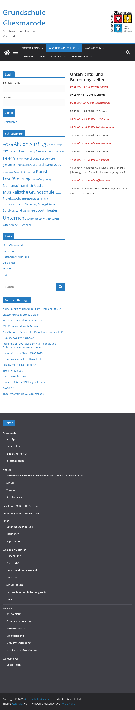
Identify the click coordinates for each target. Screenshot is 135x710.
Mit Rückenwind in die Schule (20, 326)
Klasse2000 (8, 172)
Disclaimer (9, 262)
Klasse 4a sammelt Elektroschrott (22, 359)
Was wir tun (10, 608)
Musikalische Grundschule (28, 192)
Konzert (30, 172)
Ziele (9, 599)
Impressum (9, 251)
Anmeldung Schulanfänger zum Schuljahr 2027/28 (32, 309)
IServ (42, 56)
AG (5, 144)
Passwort (8, 97)
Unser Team (13, 664)
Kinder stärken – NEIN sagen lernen (24, 382)
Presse (58, 193)
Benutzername (11, 82)
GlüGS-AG (8, 388)
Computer (54, 145)
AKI (10, 145)
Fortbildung (31, 159)
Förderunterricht (16, 628)
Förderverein (48, 159)
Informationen (15, 460)
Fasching (59, 151)
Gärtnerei (37, 164)
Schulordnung (14, 584)
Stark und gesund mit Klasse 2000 (23, 320)
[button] (41, 48)
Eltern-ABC (12, 563)
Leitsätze (11, 577)
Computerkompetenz (19, 621)
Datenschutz (13, 446)
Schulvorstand (12, 210)
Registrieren (10, 122)
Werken (47, 218)
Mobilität (27, 186)
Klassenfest (19, 172)
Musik (38, 185)
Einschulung (27, 151)
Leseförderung (16, 179)
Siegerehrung (29, 211)
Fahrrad (49, 151)
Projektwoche (12, 198)
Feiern (9, 158)
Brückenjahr (13, 614)
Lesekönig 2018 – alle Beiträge (21, 513)
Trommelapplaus (13, 370)
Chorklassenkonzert (14, 376)
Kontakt (7, 469)
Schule (7, 268)
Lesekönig (37, 179)
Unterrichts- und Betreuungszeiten (27, 592)
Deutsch (13, 151)
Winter (55, 218)
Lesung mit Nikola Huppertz (19, 364)
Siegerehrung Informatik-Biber (21, 314)
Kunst (41, 171)
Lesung (48, 179)
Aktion (21, 144)
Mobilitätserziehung (18, 643)
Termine (27, 56)
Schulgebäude (46, 204)
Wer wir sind (10, 659)
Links (6, 521)
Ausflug (37, 144)
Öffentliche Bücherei (17, 225)
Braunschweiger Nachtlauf (18, 338)
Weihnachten (35, 218)
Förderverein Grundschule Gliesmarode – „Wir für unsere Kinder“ (45, 475)
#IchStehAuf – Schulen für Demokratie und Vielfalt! (33, 332)
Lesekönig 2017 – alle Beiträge (21, 506)
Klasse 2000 (53, 165)
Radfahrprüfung (30, 198)
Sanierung (31, 204)
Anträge (11, 439)
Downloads (80, 56)
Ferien (19, 158)
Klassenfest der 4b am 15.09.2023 (23, 353)
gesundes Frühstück (16, 165)
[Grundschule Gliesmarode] (7, 52)
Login (6, 274)
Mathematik (11, 185)
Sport (40, 210)
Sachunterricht (13, 204)
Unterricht (14, 217)
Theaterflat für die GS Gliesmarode (23, 393)
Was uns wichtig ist (14, 550)
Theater (51, 210)
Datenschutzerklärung (16, 256)
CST (5, 151)
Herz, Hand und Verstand (21, 570)
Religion (44, 198)
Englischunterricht (17, 453)
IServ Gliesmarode (13, 245)
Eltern (40, 151)
